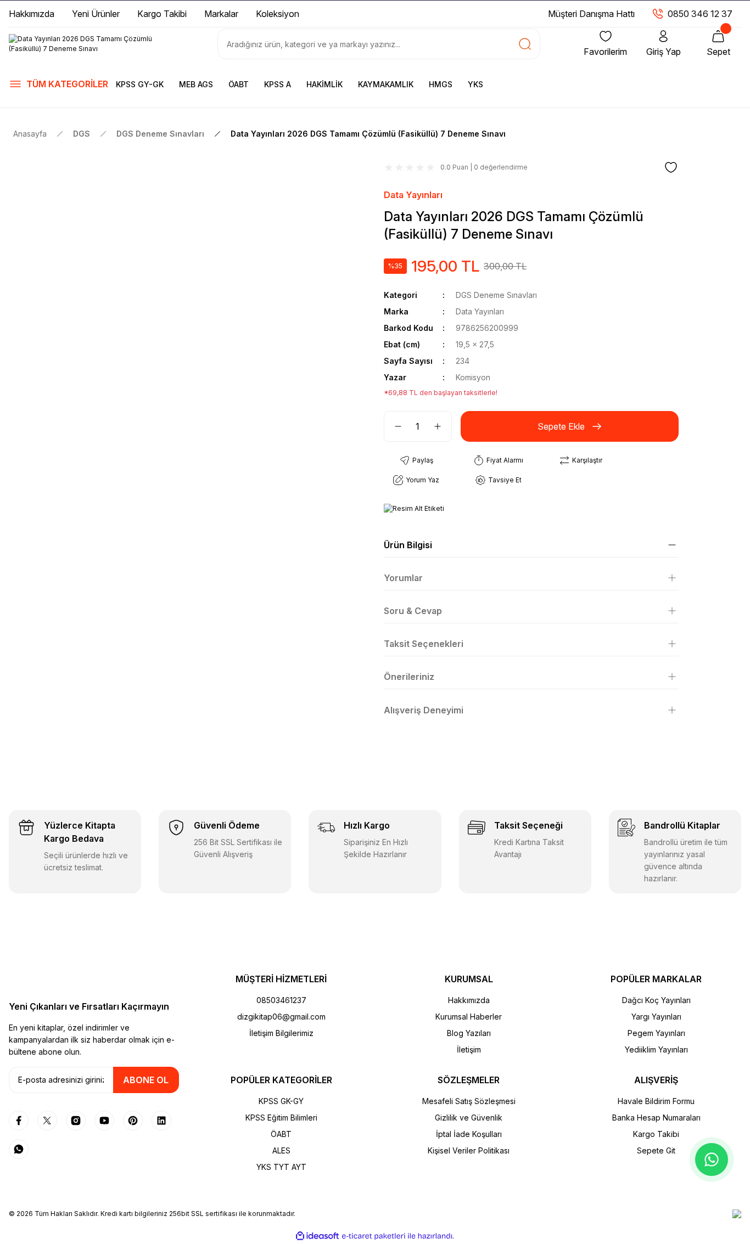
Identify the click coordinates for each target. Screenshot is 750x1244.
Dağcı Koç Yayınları (656, 1000)
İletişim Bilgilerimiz (281, 1033)
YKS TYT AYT (281, 1167)
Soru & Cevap (413, 610)
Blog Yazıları (469, 1033)
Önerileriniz (409, 676)
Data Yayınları (413, 194)
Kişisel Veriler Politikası (469, 1150)
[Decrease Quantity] (394, 426)
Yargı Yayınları (656, 1016)
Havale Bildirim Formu (656, 1101)
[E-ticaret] (374, 1236)
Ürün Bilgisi (408, 544)
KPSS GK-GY (281, 1101)
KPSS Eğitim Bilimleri (281, 1117)
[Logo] (94, 43)
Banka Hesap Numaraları (656, 1117)
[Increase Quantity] (442, 426)
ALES (281, 1150)
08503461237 (281, 1000)
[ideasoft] (317, 1236)
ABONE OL (146, 1079)
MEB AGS (196, 84)
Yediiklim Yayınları (656, 1049)
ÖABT (238, 84)
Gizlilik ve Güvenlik (468, 1117)
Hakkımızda (469, 1000)
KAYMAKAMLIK (385, 84)
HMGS (440, 84)
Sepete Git (656, 1150)
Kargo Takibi (656, 1134)
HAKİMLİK (324, 84)
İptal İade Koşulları (469, 1134)
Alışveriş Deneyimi (423, 710)
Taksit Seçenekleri (423, 643)
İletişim (469, 1049)
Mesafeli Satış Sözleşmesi (469, 1101)
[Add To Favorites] (671, 167)
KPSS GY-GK (140, 84)
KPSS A (277, 84)
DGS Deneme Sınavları (496, 295)
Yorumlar (403, 577)
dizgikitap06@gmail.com (281, 1016)
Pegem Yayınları (656, 1033)
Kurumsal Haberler (468, 1016)
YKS (475, 84)
